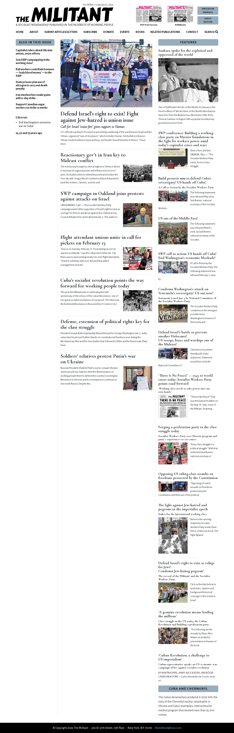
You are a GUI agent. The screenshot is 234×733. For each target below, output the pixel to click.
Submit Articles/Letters (61, 32)
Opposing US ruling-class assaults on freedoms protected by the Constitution (188, 476)
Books (140, 32)
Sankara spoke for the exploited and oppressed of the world (185, 52)
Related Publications (165, 32)
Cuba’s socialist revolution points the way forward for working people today (102, 283)
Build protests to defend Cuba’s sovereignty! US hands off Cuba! (184, 180)
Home (20, 32)
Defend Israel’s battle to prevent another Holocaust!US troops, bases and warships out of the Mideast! (185, 338)
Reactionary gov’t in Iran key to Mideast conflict (93, 158)
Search (209, 32)
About (34, 32)
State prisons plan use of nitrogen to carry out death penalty (31, 85)
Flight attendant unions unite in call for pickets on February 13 (101, 240)
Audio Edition (208, 20)
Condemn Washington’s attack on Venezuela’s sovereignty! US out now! (185, 291)
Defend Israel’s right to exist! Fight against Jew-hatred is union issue (100, 117)
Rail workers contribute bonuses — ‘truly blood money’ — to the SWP (35, 72)
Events (125, 32)
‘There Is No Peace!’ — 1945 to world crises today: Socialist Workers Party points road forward (185, 379)
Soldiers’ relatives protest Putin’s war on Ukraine (98, 359)
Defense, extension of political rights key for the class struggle (105, 324)
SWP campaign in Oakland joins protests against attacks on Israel (102, 196)
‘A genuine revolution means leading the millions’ (185, 614)
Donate (108, 32)
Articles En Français (208, 11)
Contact (192, 32)
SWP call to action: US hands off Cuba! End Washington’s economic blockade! (187, 256)
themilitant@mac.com (168, 727)
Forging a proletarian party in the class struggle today (187, 429)
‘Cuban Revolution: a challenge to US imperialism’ (183, 657)
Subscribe (90, 32)
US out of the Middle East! (178, 218)
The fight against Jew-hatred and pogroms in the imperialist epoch (183, 507)
